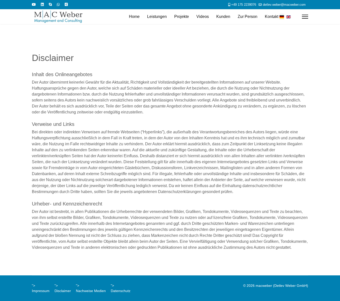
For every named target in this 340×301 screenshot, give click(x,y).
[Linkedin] (42, 4)
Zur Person (247, 16)
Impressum (41, 291)
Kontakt (271, 16)
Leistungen (157, 16)
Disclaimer (63, 291)
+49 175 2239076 (243, 4)
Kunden (223, 16)
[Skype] (50, 4)
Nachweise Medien (91, 291)
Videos (202, 16)
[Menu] (305, 16)
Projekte (181, 16)
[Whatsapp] (58, 4)
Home (134, 16)
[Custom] (66, 4)
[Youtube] (34, 4)
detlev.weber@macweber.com (284, 4)
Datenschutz (120, 291)
